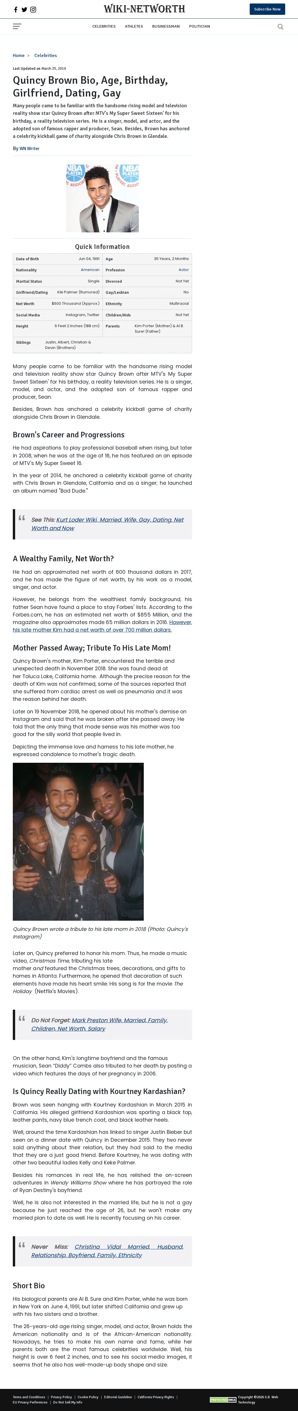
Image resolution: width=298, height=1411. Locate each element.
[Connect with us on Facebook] (16, 9)
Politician (199, 26)
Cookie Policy (88, 1397)
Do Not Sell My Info (67, 1402)
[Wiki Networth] (144, 9)
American (90, 269)
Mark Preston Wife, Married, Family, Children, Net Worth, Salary (99, 1024)
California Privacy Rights (156, 1397)
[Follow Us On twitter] (24, 9)
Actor (184, 269)
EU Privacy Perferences (30, 1402)
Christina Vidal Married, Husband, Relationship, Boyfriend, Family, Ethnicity (107, 1251)
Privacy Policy (61, 1397)
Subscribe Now (267, 9)
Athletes (134, 26)
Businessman (166, 26)
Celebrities (104, 26)
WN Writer (29, 149)
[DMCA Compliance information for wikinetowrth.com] (224, 1400)
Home (19, 55)
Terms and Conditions (29, 1397)
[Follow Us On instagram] (33, 9)
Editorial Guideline (118, 1397)
